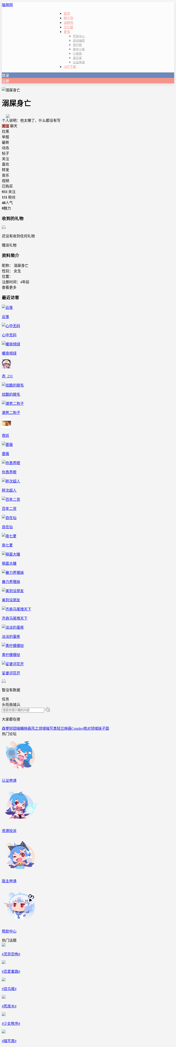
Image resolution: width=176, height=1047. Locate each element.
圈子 (68, 18)
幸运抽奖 (79, 40)
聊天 (13, 126)
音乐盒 (77, 58)
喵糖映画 (23, 728)
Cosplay (77, 728)
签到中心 (79, 36)
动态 (5, 148)
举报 (5, 137)
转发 (5, 170)
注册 (5, 81)
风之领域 (38, 728)
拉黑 (5, 131)
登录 (5, 75)
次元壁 (68, 27)
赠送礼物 (9, 245)
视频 (5, 181)
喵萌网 (7, 5)
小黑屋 (77, 53)
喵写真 (51, 728)
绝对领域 (90, 728)
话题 (68, 22)
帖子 (5, 153)
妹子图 (103, 728)
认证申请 (79, 62)
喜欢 (5, 164)
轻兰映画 (64, 728)
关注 (5, 126)
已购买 (7, 186)
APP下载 (70, 67)
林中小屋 (79, 49)
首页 (67, 13)
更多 (67, 32)
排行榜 (77, 45)
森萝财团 (9, 728)
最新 (5, 142)
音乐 (5, 175)
